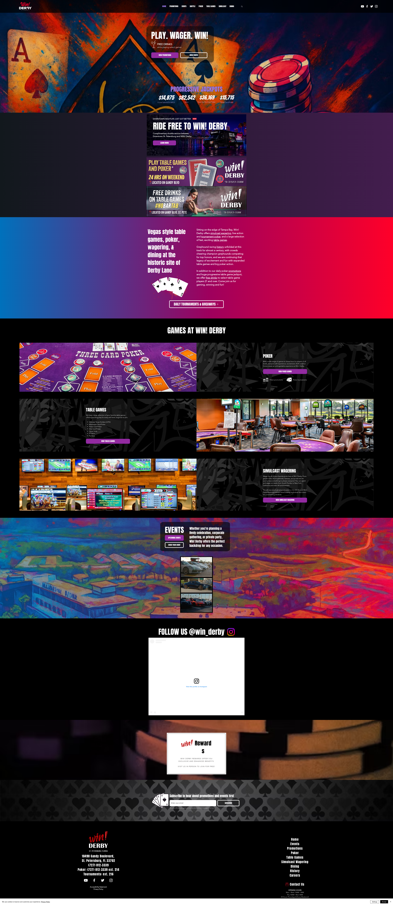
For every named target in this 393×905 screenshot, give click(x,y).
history (220, 246)
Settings (374, 902)
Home (295, 839)
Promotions (295, 848)
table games (220, 240)
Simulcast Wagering (294, 862)
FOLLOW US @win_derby (191, 632)
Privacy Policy (45, 902)
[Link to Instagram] (376, 6)
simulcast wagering (220, 233)
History (295, 871)
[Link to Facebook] (367, 6)
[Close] (390, 901)
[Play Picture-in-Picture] (206, 609)
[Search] (242, 6)
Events (294, 844)
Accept (384, 902)
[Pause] (183, 609)
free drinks (211, 277)
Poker (295, 853)
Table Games (294, 857)
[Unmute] (187, 609)
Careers (295, 875)
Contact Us (295, 884)
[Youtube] (362, 6)
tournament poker (210, 236)
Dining (295, 866)
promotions (235, 270)
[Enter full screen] (209, 609)
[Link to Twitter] (371, 6)
